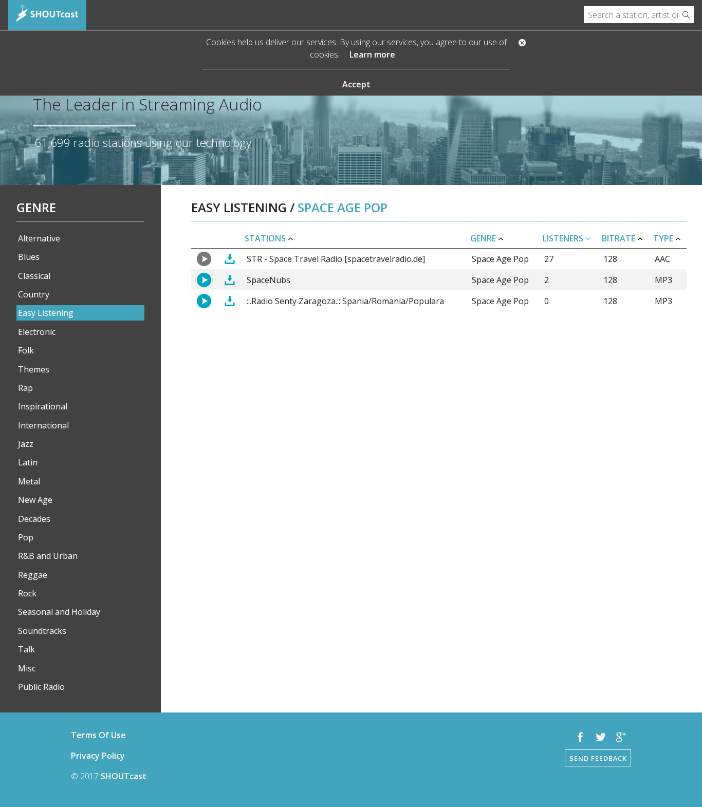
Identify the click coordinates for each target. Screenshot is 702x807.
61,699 (52, 143)
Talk (26, 649)
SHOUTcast (123, 776)
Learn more (372, 54)
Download (229, 259)
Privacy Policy (98, 755)
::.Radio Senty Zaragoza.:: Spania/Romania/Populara (345, 301)
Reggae (32, 574)
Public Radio (41, 686)
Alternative (39, 238)
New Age (35, 499)
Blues (29, 256)
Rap (25, 387)
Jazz (25, 443)
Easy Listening (45, 312)
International (43, 425)
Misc (26, 668)
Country (33, 294)
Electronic (37, 331)
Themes (33, 369)
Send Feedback (598, 758)
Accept (356, 84)
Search (686, 14)
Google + (621, 737)
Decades (34, 518)
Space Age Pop (500, 259)
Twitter (601, 737)
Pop (25, 537)
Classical (34, 275)
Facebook (581, 737)
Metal (29, 481)
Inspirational (42, 406)
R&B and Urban (48, 555)
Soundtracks (42, 630)
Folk (26, 350)
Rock (27, 593)
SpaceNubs (268, 280)
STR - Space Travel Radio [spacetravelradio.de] (336, 259)
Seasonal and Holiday (59, 611)
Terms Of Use (98, 735)
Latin (28, 462)
